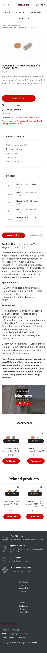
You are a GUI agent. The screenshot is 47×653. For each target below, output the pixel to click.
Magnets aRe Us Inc (29, 642)
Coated (9, 121)
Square (19, 124)
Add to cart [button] (11, 461)
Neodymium (31, 121)
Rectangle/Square (14, 25)
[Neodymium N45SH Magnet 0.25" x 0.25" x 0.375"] (10, 211)
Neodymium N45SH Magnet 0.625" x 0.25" (27, 193)
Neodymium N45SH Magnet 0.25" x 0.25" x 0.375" (27, 209)
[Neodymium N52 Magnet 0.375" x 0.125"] (10, 186)
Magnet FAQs (36, 13)
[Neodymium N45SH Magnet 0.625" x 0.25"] (10, 194)
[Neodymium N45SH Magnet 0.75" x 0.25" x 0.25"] (10, 219)
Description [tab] (13, 235)
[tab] (13, 235)
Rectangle (12, 124)
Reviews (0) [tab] (36, 235)
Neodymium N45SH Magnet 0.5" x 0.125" (27, 201)
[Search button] (8, 5)
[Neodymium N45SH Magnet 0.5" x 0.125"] (10, 203)
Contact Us (23, 18)
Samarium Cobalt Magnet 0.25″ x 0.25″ (36, 449)
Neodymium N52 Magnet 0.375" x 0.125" (27, 184)
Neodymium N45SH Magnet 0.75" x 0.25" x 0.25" (27, 218)
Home (7, 13)
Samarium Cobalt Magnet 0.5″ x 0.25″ (11, 449)
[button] (2, 448)
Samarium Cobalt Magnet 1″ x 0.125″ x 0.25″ (12, 504)
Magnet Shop (20, 13)
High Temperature (17, 117)
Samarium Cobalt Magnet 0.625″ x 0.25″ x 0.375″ (35, 504)
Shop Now (23, 403)
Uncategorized (13, 161)
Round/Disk (11, 153)
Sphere (9, 157)
